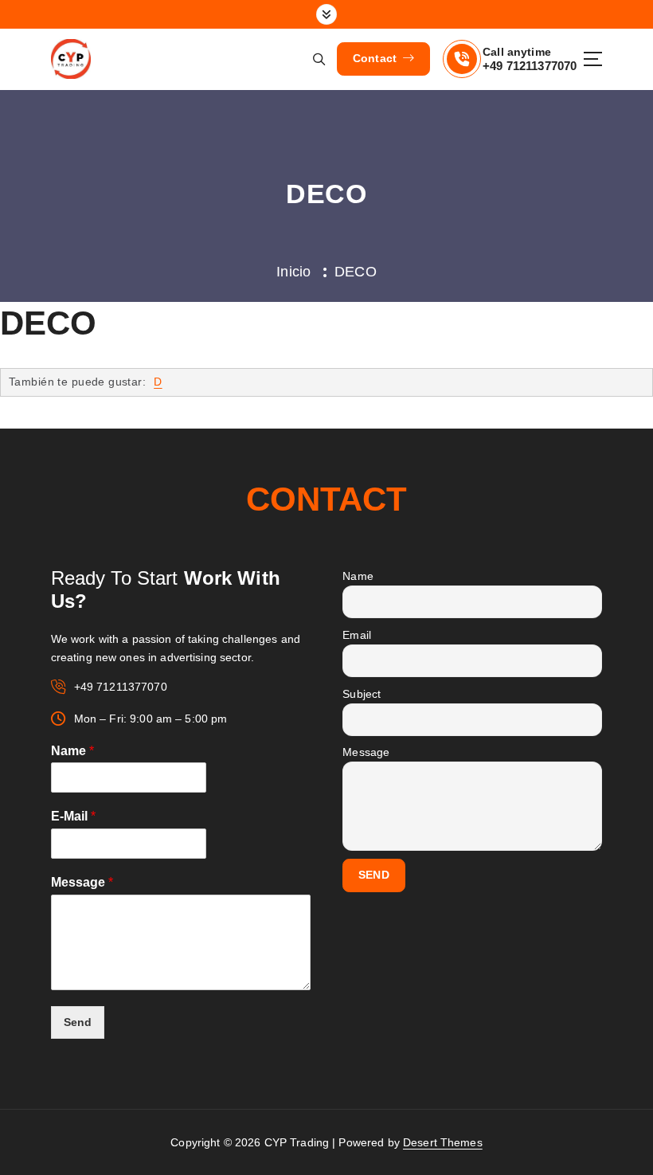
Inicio (293, 272)
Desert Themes (443, 1143)
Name (72, 751)
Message (82, 882)
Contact (377, 59)
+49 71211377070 (530, 65)
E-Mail (73, 816)
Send (78, 1022)
